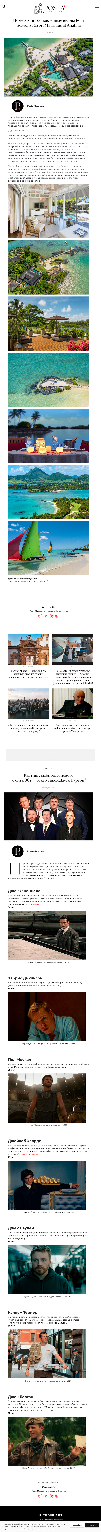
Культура (72, 720)
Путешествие (28, 666)
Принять (92, 1525)
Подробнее (77, 1525)
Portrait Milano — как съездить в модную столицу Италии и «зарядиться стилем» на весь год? (28, 674)
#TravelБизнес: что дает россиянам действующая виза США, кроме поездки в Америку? (28, 728)
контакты (45, 1514)
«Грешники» (34, 904)
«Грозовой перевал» (27, 1154)
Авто (73, 666)
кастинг (55, 1482)
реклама (57, 1514)
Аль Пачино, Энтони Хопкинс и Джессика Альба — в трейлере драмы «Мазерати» (72, 728)
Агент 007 (44, 1482)
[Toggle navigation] (96, 8)
